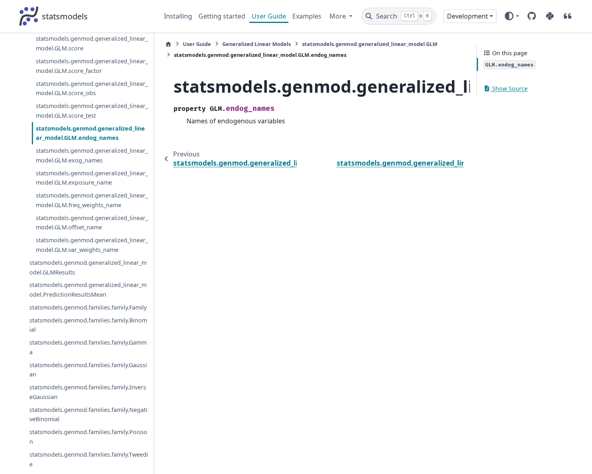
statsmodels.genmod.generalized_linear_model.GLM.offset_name (92, 222)
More (338, 16)
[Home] (168, 44)
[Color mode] (512, 16)
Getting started (222, 16)
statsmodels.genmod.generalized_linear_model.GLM (369, 44)
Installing (178, 16)
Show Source (509, 88)
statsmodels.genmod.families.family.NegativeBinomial (88, 414)
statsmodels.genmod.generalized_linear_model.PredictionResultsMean (88, 289)
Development (467, 16)
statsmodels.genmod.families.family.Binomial (88, 325)
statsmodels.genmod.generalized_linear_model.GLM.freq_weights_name (92, 200)
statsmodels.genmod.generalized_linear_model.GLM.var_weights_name (92, 245)
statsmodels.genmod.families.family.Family (88, 307)
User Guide (269, 16)
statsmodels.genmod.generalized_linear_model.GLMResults (88, 267)
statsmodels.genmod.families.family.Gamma (88, 347)
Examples (306, 16)
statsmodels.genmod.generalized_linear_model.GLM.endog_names (90, 133)
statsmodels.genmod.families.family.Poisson (88, 436)
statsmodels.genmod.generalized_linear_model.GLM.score (92, 43)
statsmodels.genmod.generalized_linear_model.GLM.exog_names (92, 155)
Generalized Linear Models (256, 44)
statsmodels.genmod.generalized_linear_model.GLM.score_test (92, 110)
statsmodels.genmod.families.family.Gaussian (88, 369)
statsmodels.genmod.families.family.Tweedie (88, 459)
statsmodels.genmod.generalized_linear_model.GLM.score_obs (92, 88)
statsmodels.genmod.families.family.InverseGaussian (87, 392)
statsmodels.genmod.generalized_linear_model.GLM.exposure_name (92, 178)
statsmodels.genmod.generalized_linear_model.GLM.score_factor (92, 66)
